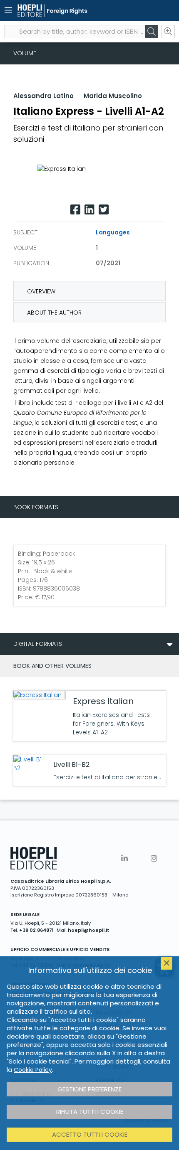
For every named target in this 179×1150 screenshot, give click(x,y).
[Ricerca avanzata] (168, 31)
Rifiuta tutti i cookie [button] (89, 1111)
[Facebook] (75, 209)
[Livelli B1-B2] (31, 764)
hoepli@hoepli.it (88, 930)
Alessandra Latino (43, 95)
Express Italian (103, 701)
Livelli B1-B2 (71, 764)
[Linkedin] (89, 209)
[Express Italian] (38, 695)
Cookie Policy (33, 1070)
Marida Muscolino (113, 95)
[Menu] (8, 10)
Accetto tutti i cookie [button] (89, 1134)
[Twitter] (104, 209)
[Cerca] (151, 31)
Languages (113, 232)
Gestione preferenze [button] (89, 1089)
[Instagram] (154, 858)
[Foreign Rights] (75, 10)
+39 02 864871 (36, 930)
